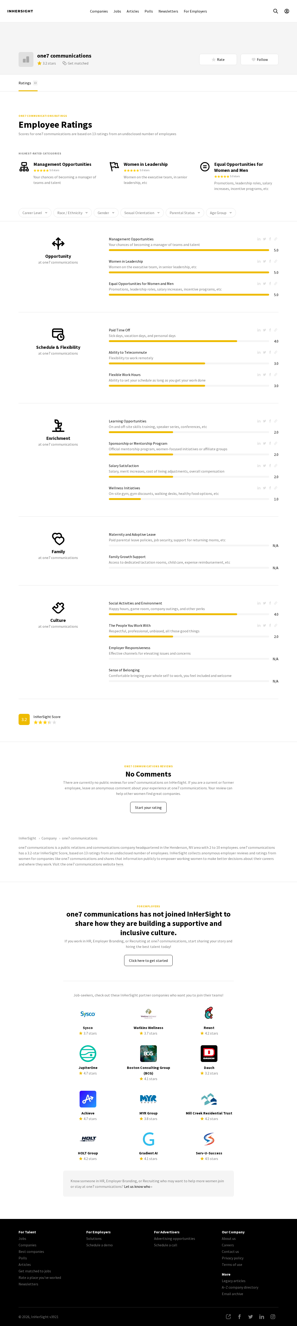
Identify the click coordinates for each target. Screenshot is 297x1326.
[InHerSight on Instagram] (272, 1316)
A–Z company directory (240, 1287)
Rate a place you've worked (40, 1277)
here (119, 864)
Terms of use (232, 1264)
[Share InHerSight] (228, 1316)
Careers (228, 1245)
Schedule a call (165, 1245)
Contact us (230, 1251)
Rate (221, 59)
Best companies (31, 1251)
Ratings (28, 83)
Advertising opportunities (174, 1238)
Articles (133, 11)
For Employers (195, 11)
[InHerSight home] (20, 11)
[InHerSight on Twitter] (250, 1316)
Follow (262, 59)
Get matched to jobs (35, 1271)
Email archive (232, 1293)
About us (229, 1238)
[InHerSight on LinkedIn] (261, 1316)
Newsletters (168, 11)
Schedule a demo (99, 1245)
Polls (149, 11)
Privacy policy (232, 1258)
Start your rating (148, 807)
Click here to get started (148, 960)
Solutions (94, 1238)
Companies (99, 11)
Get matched (78, 63)
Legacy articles (233, 1280)
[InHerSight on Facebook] (239, 1316)
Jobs (117, 11)
